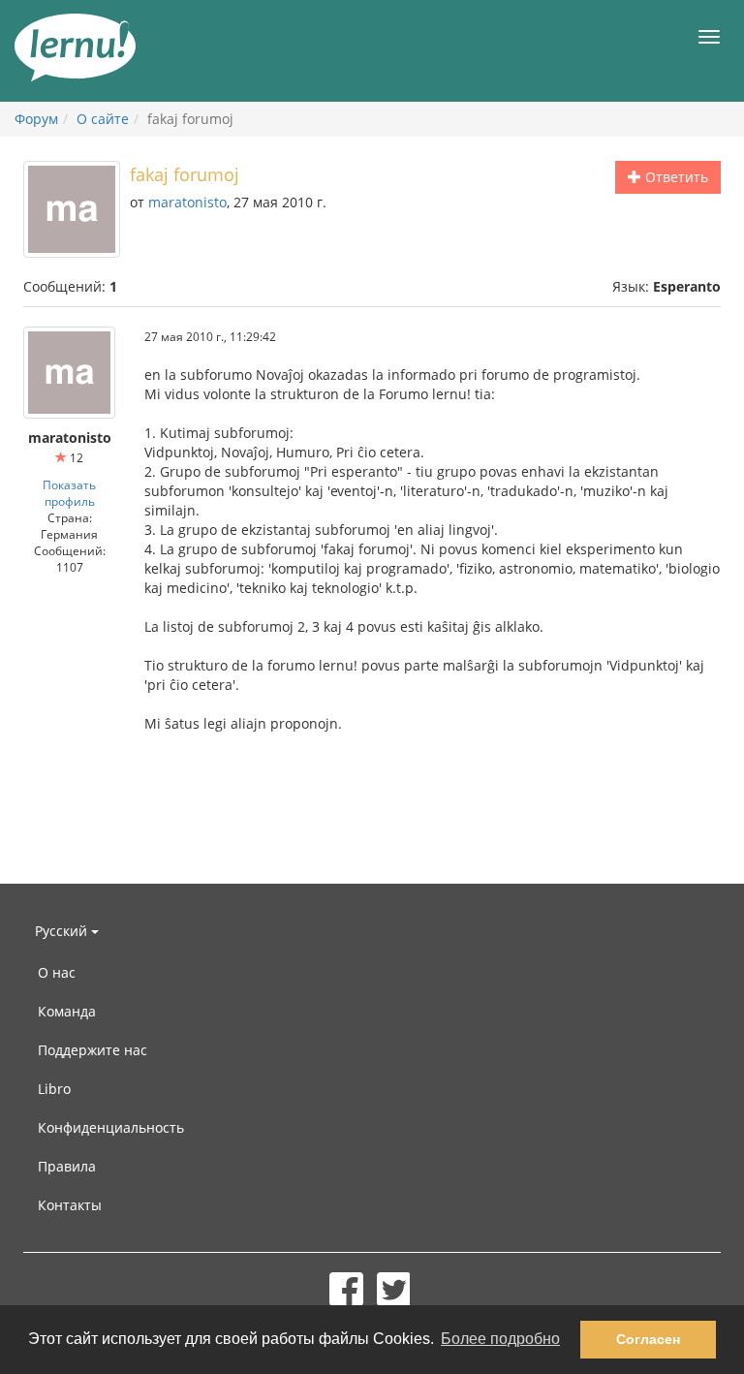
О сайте (103, 118)
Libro (54, 1088)
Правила (67, 1166)
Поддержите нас (92, 1050)
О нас (57, 972)
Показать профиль (69, 493)
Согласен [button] (648, 1339)
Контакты (70, 1205)
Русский (63, 930)
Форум (36, 118)
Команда (67, 1011)
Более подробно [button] (500, 1338)
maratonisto (187, 202)
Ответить (674, 177)
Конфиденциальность (111, 1127)
